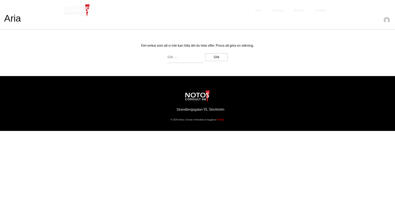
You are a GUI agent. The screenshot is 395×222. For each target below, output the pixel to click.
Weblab (220, 119)
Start (258, 10)
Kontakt (320, 10)
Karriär (299, 10)
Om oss (277, 10)
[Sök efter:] (186, 57)
